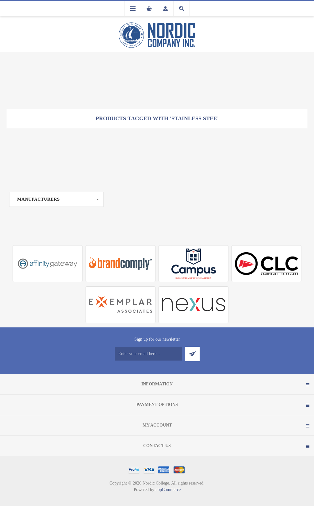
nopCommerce (168, 489)
